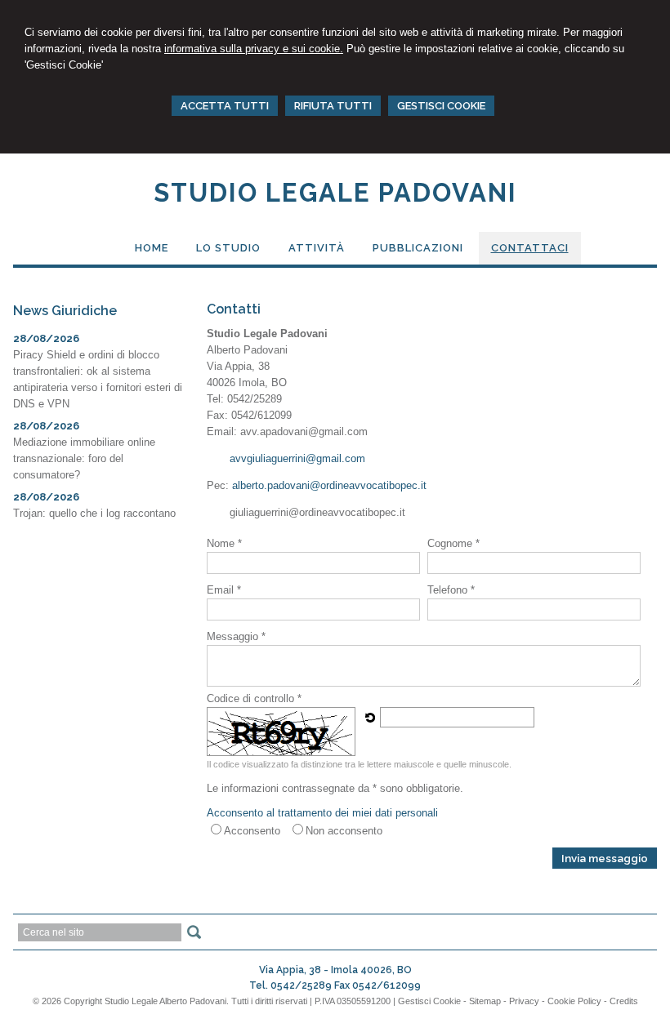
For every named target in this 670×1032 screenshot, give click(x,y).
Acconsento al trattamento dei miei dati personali (322, 813)
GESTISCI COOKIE (441, 106)
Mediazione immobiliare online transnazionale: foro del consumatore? (84, 458)
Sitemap (485, 1001)
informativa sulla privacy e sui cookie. (253, 48)
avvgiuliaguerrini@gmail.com (297, 458)
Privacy (524, 1001)
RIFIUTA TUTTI (333, 106)
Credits (624, 1001)
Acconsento (252, 831)
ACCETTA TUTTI (225, 106)
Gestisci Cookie (429, 1001)
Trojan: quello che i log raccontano (94, 513)
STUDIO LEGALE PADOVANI (335, 192)
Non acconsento (344, 831)
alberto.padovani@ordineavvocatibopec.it (329, 485)
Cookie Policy (574, 1001)
